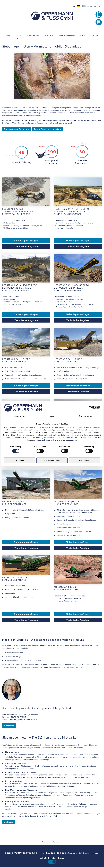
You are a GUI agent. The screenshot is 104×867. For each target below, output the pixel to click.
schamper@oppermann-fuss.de (22, 719)
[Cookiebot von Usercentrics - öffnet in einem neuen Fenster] (89, 407)
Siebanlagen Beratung (16, 128)
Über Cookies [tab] (85, 416)
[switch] (40, 451)
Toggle (52, 862)
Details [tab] (52, 416)
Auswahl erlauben (52, 460)
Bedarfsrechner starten (47, 128)
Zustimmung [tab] (19, 416)
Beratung (9, 725)
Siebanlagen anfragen (26, 240)
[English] (84, 6)
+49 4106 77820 (94, 6)
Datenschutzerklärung (47, 440)
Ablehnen (20, 460)
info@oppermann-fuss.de (90, 853)
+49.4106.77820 (17, 717)
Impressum (70, 440)
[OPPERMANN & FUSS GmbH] (52, 15)
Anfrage (8, 822)
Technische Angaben (26, 246)
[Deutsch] (79, 6)
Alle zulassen (84, 460)
